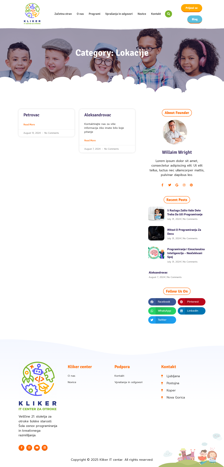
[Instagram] (184, 185)
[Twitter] (170, 185)
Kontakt (156, 13)
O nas (80, 13)
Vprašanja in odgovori (119, 13)
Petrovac (31, 115)
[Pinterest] (191, 185)
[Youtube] (37, 448)
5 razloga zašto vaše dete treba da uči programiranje (185, 212)
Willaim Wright (177, 152)
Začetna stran (63, 13)
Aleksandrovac (97, 115)
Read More (29, 124)
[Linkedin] (45, 448)
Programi (94, 13)
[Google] (177, 185)
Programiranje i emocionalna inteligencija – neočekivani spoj (186, 253)
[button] (168, 13)
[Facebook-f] (162, 185)
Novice (142, 13)
